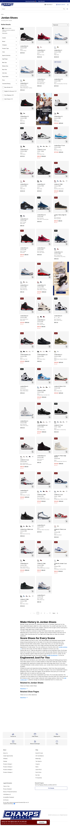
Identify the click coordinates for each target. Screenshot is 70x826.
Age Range (5, 59)
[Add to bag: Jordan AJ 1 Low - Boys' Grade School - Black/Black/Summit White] (32, 451)
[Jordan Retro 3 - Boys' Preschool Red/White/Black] (27, 282)
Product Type (5, 48)
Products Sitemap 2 (7, 766)
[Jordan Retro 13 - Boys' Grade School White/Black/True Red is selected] (38, 282)
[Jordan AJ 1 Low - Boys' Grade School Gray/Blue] (27, 456)
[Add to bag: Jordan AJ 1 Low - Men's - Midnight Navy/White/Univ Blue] (66, 486)
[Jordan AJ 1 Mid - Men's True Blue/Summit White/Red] (61, 181)
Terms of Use (6, 786)
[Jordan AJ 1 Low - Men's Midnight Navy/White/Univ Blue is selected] (55, 491)
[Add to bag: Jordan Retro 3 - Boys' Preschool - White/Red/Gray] (32, 277)
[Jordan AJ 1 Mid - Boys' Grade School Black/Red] (44, 491)
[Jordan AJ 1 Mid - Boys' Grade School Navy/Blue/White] (41, 491)
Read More (23, 688)
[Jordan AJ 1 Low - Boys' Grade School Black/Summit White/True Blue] (30, 456)
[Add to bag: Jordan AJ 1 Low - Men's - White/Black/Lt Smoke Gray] (66, 417)
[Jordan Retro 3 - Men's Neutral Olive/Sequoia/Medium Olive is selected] (55, 351)
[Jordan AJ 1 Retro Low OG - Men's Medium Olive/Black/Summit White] (58, 526)
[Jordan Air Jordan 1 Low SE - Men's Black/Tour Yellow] (58, 560)
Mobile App (38, 758)
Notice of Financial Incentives (10, 791)
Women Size (5, 66)
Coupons (38, 764)
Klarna (37, 766)
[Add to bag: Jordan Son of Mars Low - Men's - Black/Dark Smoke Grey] (32, 521)
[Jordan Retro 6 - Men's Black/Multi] (24, 146)
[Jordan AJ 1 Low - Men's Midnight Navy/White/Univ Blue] (41, 146)
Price (3, 80)
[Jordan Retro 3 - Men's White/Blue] (58, 351)
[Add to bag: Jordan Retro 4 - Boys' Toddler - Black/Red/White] (49, 311)
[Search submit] (64, 8)
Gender (4, 37)
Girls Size (4, 73)
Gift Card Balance (40, 755)
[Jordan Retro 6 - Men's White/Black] (41, 181)
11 (49, 613)
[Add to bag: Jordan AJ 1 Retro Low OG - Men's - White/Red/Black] (66, 521)
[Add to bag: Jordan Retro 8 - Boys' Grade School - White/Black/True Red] (32, 555)
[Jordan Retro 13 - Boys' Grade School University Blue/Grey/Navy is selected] (55, 248)
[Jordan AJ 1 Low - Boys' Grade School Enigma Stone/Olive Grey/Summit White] (24, 456)
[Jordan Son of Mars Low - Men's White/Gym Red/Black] (30, 526)
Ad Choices (5, 800)
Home (2, 14)
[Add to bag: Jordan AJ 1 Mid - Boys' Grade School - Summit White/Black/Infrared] (49, 486)
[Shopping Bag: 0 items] (68, 4)
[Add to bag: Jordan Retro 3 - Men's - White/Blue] (66, 42)
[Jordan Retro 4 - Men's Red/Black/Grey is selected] (38, 47)
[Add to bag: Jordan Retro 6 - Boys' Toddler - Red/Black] (32, 244)
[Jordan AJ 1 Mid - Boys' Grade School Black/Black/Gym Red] (47, 491)
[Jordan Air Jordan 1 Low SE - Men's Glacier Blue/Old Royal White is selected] (55, 560)
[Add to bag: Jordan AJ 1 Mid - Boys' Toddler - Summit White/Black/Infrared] (49, 555)
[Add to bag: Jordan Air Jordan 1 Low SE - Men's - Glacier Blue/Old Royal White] (66, 555)
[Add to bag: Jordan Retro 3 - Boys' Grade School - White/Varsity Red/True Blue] (32, 75)
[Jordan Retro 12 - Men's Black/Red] (58, 113)
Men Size (4, 62)
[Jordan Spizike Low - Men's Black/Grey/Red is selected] (21, 351)
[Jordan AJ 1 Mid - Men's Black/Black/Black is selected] (21, 596)
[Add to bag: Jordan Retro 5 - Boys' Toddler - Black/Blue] (32, 211)
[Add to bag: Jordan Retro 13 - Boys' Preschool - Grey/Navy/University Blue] (49, 211)
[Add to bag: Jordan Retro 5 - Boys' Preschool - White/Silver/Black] (32, 417)
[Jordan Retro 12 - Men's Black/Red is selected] (21, 113)
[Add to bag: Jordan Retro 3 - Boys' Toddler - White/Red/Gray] (49, 591)
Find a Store (4, 33)
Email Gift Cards (39, 753)
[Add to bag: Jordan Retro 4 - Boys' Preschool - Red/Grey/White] (49, 244)
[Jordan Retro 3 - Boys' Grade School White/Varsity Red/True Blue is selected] (21, 80)
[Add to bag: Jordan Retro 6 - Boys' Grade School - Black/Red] (32, 311)
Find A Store (38, 772)
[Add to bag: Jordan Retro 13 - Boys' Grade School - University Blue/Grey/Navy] (66, 244)
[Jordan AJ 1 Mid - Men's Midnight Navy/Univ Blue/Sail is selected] (38, 387)
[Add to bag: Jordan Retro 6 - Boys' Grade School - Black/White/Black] (32, 382)
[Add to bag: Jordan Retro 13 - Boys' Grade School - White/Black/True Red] (49, 277)
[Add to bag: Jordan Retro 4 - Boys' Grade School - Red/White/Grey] (49, 75)
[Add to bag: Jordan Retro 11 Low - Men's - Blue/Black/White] (66, 141)
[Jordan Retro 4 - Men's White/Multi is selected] (21, 181)
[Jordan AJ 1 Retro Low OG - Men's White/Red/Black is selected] (55, 526)
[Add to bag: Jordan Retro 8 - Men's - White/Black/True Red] (32, 486)
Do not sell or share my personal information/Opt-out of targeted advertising (16, 803)
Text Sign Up (38, 761)
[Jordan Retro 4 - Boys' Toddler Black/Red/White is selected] (38, 316)
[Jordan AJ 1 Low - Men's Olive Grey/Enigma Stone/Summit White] (47, 146)
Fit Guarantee (39, 777)
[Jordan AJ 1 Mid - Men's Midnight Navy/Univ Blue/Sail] (58, 181)
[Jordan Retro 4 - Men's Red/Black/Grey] (24, 181)
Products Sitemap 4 (7, 772)
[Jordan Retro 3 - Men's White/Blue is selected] (55, 47)
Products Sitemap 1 (7, 764)
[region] (35, 1)
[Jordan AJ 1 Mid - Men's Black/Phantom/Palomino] (47, 387)
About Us (5, 753)
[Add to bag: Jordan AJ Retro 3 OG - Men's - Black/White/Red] (66, 382)
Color (3, 52)
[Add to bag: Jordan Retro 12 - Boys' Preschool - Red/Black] (49, 451)
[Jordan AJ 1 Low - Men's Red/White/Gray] (64, 422)
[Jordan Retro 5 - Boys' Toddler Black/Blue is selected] (21, 215)
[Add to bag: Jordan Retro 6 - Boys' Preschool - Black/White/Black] (66, 311)
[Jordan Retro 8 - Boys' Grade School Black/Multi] (24, 560)
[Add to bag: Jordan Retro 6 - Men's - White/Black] (32, 141)
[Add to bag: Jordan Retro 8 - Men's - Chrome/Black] (32, 42)
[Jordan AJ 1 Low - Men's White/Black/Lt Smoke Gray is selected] (55, 422)
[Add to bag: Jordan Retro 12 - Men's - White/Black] (66, 108)
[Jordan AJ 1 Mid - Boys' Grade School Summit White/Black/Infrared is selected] (38, 491)
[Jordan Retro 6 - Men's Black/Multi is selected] (38, 181)
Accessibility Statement (8, 797)
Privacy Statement (7, 789)
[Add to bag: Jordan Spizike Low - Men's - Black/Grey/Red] (32, 346)
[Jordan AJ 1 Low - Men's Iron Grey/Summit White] (44, 146)
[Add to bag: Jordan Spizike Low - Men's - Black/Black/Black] (49, 346)
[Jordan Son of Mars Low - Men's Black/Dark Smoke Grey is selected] (21, 526)
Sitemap (5, 761)
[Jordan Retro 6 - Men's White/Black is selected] (21, 146)
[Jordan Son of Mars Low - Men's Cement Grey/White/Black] (27, 526)
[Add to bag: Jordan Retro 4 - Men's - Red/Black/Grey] (49, 42)
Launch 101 (38, 769)
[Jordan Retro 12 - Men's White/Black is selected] (55, 113)
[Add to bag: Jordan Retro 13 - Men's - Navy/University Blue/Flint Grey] (66, 75)
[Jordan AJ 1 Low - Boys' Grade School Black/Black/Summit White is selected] (21, 456)
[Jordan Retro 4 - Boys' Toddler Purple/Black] (41, 316)
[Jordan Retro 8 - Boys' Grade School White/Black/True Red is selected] (21, 560)
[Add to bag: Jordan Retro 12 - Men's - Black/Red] (32, 108)
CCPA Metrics (6, 794)
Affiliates (5, 758)
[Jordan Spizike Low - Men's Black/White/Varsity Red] (27, 351)
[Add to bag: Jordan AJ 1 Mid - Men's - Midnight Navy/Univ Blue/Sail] (49, 382)
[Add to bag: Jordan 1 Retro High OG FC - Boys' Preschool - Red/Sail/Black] (66, 211)
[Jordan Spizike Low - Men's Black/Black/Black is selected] (38, 351)
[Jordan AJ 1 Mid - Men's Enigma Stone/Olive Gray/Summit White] (64, 181)
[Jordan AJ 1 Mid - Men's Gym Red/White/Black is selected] (55, 181)
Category (4, 45)
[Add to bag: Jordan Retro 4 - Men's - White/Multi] (32, 176)
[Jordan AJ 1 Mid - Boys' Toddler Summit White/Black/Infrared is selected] (38, 560)
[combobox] (33, 8)
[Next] (67, 1)
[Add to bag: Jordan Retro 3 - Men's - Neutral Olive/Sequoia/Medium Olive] (66, 346)
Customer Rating (6, 83)
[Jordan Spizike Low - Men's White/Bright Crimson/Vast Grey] (30, 351)
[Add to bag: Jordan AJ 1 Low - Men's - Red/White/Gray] (49, 141)
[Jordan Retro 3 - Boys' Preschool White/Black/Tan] (24, 282)
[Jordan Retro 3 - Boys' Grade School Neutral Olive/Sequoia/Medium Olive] (24, 80)
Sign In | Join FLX (61, 4)
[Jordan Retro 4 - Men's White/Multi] (41, 47)
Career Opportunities (8, 755)
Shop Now (41, 822)
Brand (3, 41)
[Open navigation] (67, 9)
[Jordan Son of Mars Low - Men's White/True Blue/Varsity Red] (24, 526)
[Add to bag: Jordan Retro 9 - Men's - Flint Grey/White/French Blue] (49, 521)
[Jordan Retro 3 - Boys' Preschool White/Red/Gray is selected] (21, 282)
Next (54, 613)
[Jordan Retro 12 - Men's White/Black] (24, 113)
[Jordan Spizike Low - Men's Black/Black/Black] (24, 351)
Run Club (38, 775)
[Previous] (2, 1)
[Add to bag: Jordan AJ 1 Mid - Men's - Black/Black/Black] (32, 591)
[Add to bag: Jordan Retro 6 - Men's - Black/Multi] (49, 176)
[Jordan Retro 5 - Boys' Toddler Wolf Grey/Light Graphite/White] (24, 215)
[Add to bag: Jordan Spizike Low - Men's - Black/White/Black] (49, 417)
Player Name (5, 76)
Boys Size (4, 69)
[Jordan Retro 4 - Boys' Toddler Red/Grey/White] (44, 316)
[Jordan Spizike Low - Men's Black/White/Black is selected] (38, 422)
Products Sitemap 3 (7, 769)
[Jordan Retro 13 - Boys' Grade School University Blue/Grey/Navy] (41, 282)
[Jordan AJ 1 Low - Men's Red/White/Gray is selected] (38, 146)
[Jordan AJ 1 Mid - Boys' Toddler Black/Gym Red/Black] (41, 560)
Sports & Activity (6, 55)
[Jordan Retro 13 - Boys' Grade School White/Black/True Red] (58, 248)
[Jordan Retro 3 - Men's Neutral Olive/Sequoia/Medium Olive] (58, 47)
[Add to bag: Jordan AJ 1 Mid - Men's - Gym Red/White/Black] (66, 176)
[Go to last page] (57, 613)
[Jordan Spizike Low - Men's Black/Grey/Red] (47, 351)
